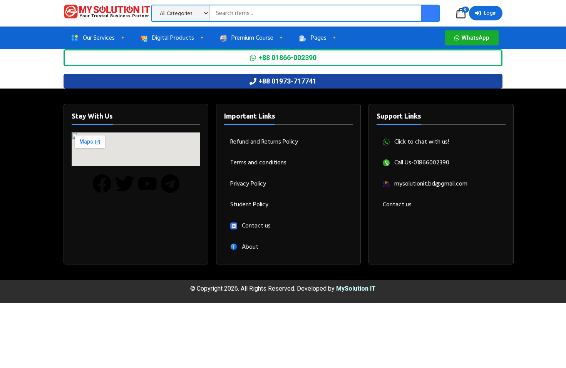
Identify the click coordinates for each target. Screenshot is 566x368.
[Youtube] (147, 183)
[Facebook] (102, 183)
